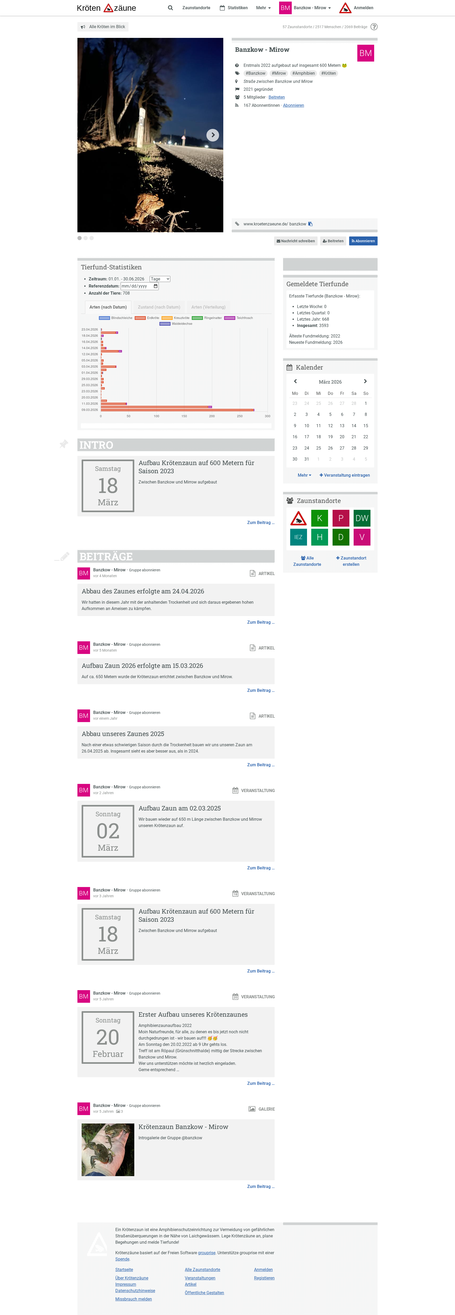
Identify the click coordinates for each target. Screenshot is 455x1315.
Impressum (125, 1284)
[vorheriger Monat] (295, 382)
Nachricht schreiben (297, 241)
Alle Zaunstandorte (307, 561)
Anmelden (263, 1269)
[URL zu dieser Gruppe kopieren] (310, 224)
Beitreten (277, 97)
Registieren (264, 1278)
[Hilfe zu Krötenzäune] (374, 27)
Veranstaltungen (200, 1278)
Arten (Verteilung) (208, 307)
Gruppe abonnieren (144, 570)
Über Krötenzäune (131, 1278)
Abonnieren (293, 105)
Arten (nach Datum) (108, 307)
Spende (122, 1259)
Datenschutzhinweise (135, 1290)
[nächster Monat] (365, 382)
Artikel (190, 1284)
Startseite (124, 1269)
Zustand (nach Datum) (159, 307)
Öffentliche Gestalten (204, 1292)
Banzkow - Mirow (110, 569)
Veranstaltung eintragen (346, 475)
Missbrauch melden (133, 1299)
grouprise (206, 1252)
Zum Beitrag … (261, 522)
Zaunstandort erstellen (353, 561)
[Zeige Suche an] (170, 8)
